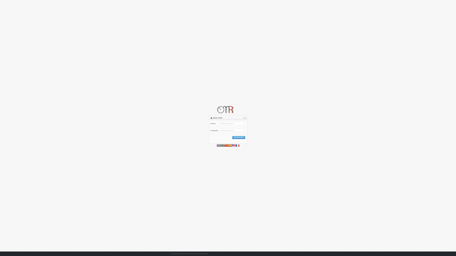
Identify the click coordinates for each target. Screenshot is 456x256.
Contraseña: (214, 130)
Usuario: (213, 123)
